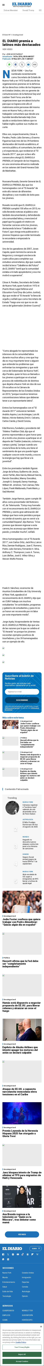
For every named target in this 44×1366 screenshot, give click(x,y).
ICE (40, 10)
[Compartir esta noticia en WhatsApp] (9, 64)
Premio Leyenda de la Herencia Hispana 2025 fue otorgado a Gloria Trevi (20, 1133)
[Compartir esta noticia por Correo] (28, 64)
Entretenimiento (8, 1282)
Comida (25, 1287)
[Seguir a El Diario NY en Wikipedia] (37, 1254)
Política (24, 738)
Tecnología (6, 1296)
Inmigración (26, 1277)
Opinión (25, 1296)
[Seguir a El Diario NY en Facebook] (3, 1254)
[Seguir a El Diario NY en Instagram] (13, 1254)
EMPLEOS (6, 1315)
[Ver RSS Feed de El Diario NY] (8, 1259)
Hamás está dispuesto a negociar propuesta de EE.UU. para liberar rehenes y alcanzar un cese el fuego (30, 759)
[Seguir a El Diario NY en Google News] (27, 1254)
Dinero (26, 854)
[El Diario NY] (22, 5)
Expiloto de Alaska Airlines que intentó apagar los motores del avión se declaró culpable (30, 775)
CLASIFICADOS (8, 1311)
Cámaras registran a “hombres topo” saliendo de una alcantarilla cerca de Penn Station (30, 809)
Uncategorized (17, 35)
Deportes (25, 1282)
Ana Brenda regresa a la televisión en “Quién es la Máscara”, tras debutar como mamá (19, 1218)
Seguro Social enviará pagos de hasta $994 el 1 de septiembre (30, 860)
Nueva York (28, 802)
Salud (4, 1287)
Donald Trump (28, 10)
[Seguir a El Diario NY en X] (8, 1254)
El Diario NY (6, 35)
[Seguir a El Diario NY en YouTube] (17, 1254)
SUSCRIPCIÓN (27, 1315)
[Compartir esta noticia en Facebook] (15, 64)
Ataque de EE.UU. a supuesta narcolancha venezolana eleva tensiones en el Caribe (19, 1092)
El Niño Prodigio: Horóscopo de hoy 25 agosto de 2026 (30, 824)
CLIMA (4, 1320)
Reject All (22, 1354)
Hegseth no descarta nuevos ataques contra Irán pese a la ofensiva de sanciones (30, 844)
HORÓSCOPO (27, 1320)
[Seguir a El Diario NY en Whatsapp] (3, 1259)
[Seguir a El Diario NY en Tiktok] (22, 1254)
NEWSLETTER (27, 1311)
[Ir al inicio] (12, 1248)
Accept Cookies (22, 1361)
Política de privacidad (12, 708)
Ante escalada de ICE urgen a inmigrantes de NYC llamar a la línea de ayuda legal (30, 878)
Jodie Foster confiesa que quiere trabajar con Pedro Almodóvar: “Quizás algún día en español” (30, 728)
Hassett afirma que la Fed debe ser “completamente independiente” (29, 743)
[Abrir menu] (3, 5)
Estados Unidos (28, 1273)
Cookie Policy (21, 1342)
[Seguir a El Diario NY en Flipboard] (32, 1254)
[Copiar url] (34, 64)
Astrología (28, 819)
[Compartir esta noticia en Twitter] (22, 64)
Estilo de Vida (7, 1291)
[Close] (41, 1326)
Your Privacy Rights (22, 1347)
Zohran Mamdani (11, 10)
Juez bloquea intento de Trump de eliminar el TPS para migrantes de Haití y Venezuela (22, 1175)
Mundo (26, 837)
